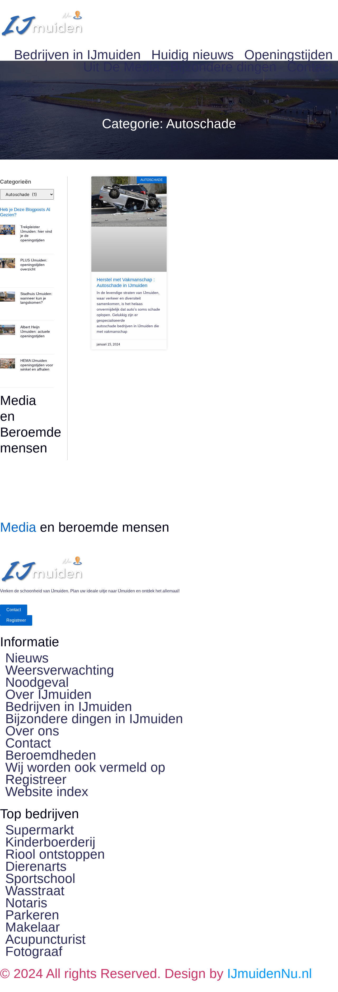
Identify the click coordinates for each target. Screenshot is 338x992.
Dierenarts (36, 866)
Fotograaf (33, 951)
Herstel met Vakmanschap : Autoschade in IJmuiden (126, 282)
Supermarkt (39, 830)
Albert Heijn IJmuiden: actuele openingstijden (35, 331)
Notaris (26, 903)
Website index (46, 791)
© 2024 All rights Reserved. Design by (156, 973)
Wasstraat (34, 891)
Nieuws (27, 658)
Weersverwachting (59, 670)
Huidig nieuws (192, 55)
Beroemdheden (50, 755)
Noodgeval (37, 682)
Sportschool (40, 878)
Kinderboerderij (50, 842)
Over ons (32, 731)
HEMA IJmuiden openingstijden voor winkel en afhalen (36, 365)
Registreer (36, 779)
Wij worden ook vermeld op (85, 767)
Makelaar (32, 927)
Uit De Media (121, 67)
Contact (310, 67)
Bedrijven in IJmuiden (77, 55)
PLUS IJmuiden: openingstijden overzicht (33, 264)
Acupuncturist (45, 939)
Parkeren (32, 915)
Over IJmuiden (48, 694)
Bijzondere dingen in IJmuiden (94, 719)
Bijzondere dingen (223, 67)
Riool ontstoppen (55, 854)
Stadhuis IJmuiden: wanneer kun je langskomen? (36, 298)
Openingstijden (288, 55)
